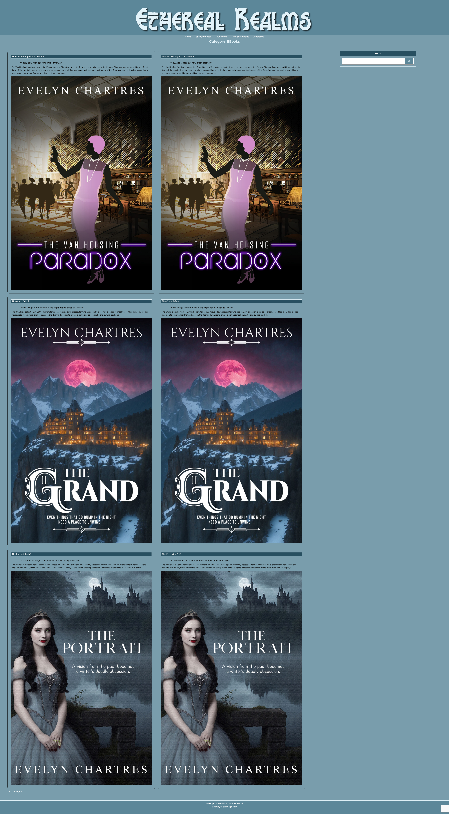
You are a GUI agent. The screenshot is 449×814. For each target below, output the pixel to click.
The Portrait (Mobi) (21, 554)
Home (188, 36)
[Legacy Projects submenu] (212, 36)
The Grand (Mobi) (21, 301)
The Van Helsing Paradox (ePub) (178, 56)
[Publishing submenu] (228, 36)
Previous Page (13, 791)
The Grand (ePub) (171, 301)
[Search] (409, 61)
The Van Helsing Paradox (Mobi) (28, 56)
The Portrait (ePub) (171, 554)
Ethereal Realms (236, 803)
